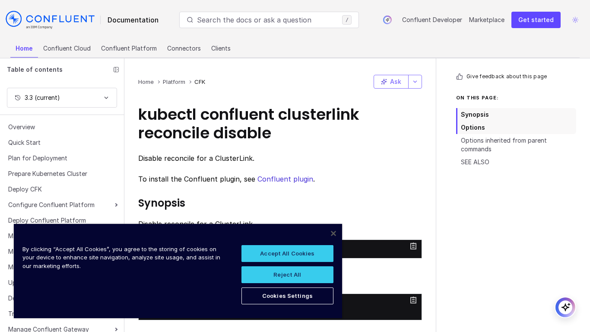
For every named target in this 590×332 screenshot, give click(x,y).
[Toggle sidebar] (116, 70)
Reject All (287, 274)
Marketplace (486, 19)
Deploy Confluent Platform (47, 220)
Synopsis (475, 114)
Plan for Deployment (37, 158)
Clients (221, 48)
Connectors (184, 48)
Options (473, 127)
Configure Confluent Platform (51, 204)
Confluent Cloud (67, 48)
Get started (536, 19)
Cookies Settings (287, 295)
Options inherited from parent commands (504, 145)
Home (24, 48)
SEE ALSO (475, 162)
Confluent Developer (432, 19)
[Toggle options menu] (415, 81)
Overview (21, 127)
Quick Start (24, 142)
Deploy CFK (25, 189)
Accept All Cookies (287, 253)
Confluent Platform (129, 48)
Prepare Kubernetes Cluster (47, 173)
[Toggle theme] (575, 20)
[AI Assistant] (387, 20)
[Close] (333, 233)
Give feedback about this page (506, 76)
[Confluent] (50, 20)
